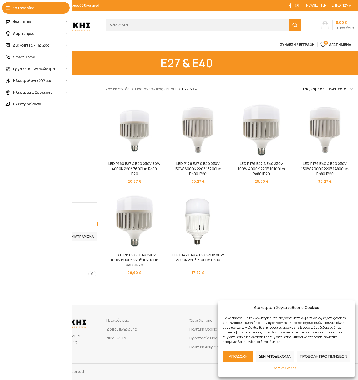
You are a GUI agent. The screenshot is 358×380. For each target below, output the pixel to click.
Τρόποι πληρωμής (121, 329)
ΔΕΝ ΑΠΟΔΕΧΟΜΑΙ (275, 356)
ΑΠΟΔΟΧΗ (238, 356)
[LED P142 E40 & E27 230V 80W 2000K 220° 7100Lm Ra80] (198, 221)
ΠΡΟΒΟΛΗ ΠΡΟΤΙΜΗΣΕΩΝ (323, 356)
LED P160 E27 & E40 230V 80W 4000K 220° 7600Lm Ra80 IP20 (134, 168)
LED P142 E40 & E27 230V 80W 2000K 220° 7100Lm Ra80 (198, 257)
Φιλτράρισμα (83, 236)
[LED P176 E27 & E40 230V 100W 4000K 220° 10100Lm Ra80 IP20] (261, 129)
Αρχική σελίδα (117, 88)
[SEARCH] (295, 25)
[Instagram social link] (297, 5)
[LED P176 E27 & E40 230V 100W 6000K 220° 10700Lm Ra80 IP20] (134, 221)
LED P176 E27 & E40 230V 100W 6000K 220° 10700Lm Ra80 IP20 (134, 259)
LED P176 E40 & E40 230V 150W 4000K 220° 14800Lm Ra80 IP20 (325, 168)
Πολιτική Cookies (284, 368)
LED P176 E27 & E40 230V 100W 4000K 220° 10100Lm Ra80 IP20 (261, 168)
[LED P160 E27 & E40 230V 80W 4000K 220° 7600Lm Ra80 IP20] (134, 129)
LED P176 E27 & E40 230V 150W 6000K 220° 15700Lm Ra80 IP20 (197, 168)
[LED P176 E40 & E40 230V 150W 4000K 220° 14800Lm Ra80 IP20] (325, 129)
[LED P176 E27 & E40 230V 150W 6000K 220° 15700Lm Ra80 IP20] (198, 129)
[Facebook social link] (290, 5)
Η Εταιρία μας (117, 320)
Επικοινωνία (115, 338)
